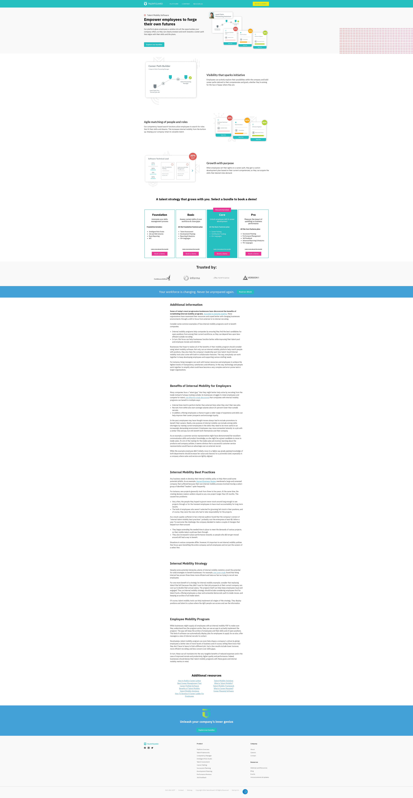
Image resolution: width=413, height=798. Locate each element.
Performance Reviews (204, 774)
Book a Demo (159, 254)
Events (252, 774)
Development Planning (204, 771)
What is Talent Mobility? (223, 683)
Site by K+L (235, 790)
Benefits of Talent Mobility (189, 688)
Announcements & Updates (259, 777)
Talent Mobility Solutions (189, 691)
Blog (252, 771)
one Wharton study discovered (197, 397)
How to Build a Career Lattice (189, 681)
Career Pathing (202, 765)
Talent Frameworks (203, 752)
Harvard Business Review (206, 481)
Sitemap (189, 790)
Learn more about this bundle (159, 249)
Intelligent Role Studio (204, 759)
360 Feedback (201, 777)
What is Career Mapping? (223, 688)
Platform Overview (203, 749)
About (252, 749)
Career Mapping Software (223, 691)
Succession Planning (204, 768)
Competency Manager (204, 756)
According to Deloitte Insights (215, 314)
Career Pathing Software (189, 686)
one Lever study (219, 572)
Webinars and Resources (258, 768)
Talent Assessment (203, 762)
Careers (253, 752)
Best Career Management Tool (189, 683)
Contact (253, 756)
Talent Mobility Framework (223, 686)
